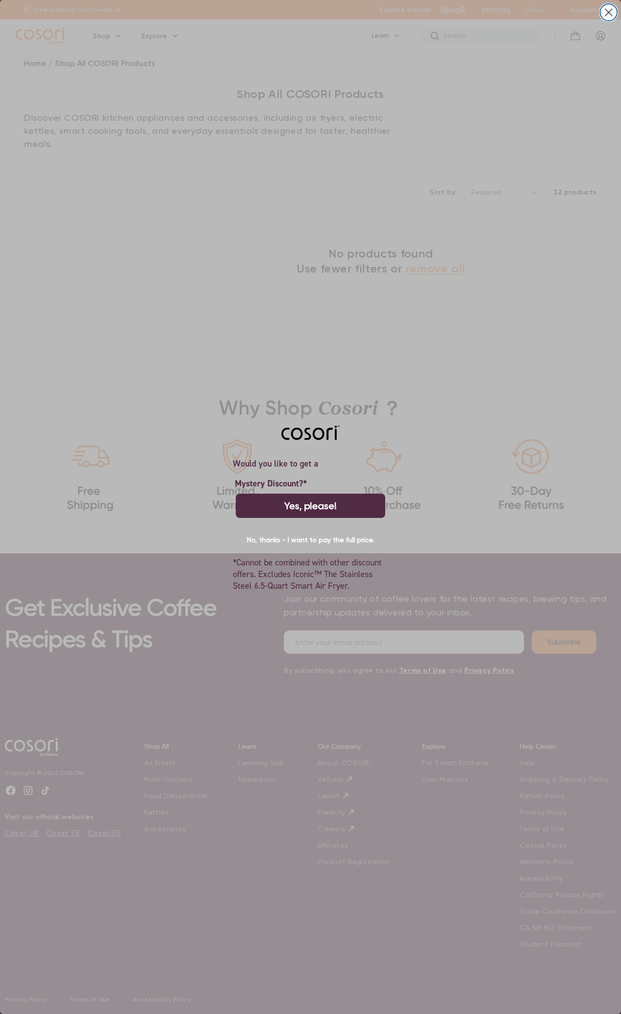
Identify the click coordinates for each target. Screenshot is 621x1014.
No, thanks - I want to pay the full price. (310, 540)
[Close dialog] (608, 12)
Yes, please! (310, 506)
